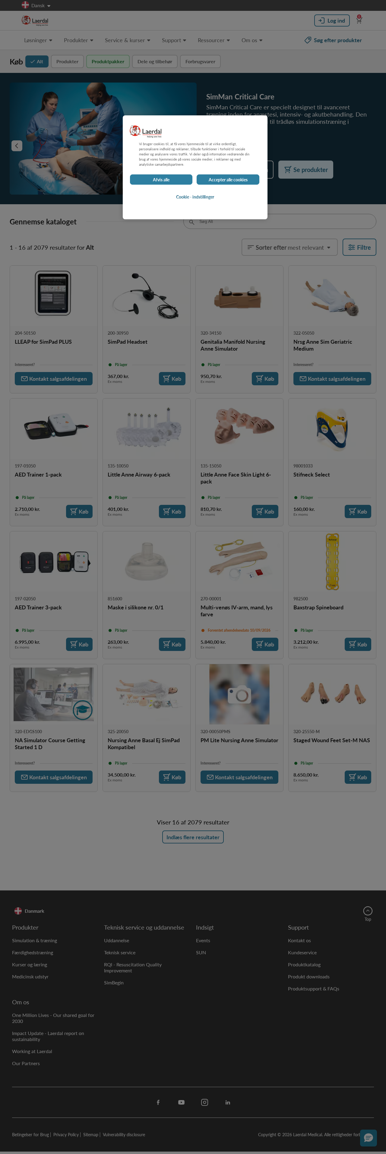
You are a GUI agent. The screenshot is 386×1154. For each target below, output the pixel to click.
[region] (195, 167)
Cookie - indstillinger (195, 197)
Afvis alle (161, 180)
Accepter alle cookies (228, 180)
